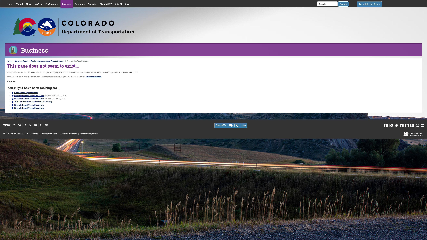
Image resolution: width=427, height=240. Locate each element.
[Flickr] (422, 125)
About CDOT (106, 4)
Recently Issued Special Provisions (29, 96)
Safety (38, 4)
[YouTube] (407, 125)
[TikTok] (401, 125)
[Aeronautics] (25, 125)
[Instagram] (396, 125)
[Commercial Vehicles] (46, 125)
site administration (93, 77)
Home (10, 4)
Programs (80, 4)
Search (343, 4)
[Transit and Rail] (19, 125)
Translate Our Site (369, 4)
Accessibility (32, 134)
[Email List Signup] (417, 125)
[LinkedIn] (412, 125)
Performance (52, 4)
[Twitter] (391, 125)
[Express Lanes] (7, 125)
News (29, 4)
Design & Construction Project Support (47, 61)
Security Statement (68, 134)
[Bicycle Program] (14, 125)
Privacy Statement (49, 134)
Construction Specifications (26, 93)
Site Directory (122, 4)
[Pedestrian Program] (41, 125)
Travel (19, 4)
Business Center (21, 61)
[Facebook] (386, 125)
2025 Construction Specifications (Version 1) (33, 102)
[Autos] (35, 125)
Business (66, 4)
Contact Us (221, 125)
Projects (92, 4)
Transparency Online (89, 134)
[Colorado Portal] (413, 134)
